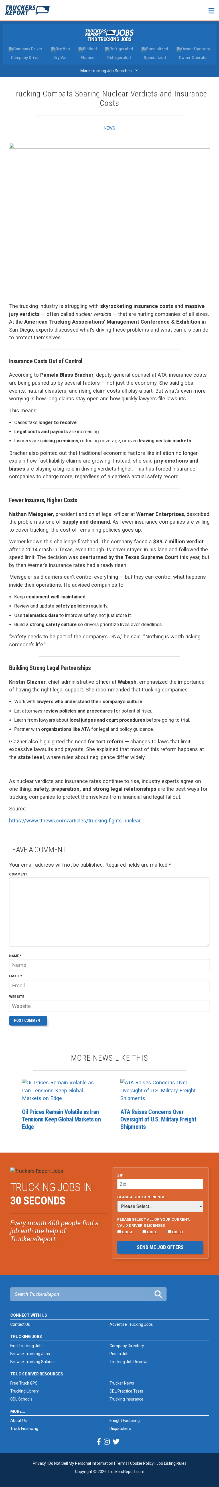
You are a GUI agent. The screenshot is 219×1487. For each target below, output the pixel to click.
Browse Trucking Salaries (33, 1361)
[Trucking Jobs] (109, 33)
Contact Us (20, 1324)
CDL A (127, 1232)
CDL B (152, 1232)
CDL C (177, 1232)
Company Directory (127, 1345)
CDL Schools (21, 1399)
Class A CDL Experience (141, 1197)
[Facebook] (99, 1442)
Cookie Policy (142, 1463)
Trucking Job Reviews (129, 1361)
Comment (18, 874)
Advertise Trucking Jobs (131, 1324)
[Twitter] (116, 1442)
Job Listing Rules (171, 1463)
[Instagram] (107, 1442)
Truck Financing (24, 1428)
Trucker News (122, 1383)
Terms (121, 1463)
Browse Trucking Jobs (30, 1353)
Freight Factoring (125, 1420)
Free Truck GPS (24, 1383)
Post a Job (119, 1353)
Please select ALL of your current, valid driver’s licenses (153, 1222)
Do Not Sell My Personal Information (80, 1463)
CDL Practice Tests (126, 1391)
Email (15, 976)
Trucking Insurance (126, 1399)
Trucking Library (24, 1391)
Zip (120, 1175)
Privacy (39, 1463)
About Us (18, 1420)
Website (16, 997)
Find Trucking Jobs (109, 39)
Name (15, 956)
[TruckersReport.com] (27, 13)
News (109, 128)
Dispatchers (120, 1428)
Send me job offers (160, 1247)
